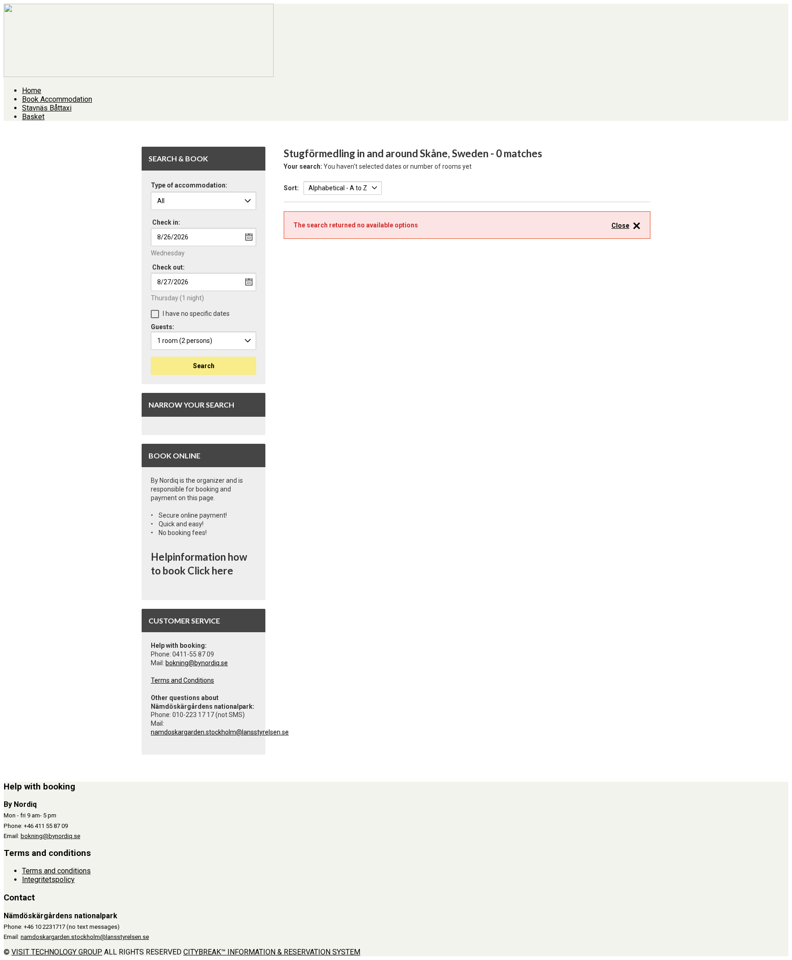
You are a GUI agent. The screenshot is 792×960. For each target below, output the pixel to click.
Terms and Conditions (182, 680)
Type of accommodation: (189, 185)
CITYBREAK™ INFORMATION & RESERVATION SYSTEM (271, 952)
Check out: (168, 267)
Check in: (166, 222)
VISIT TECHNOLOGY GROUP (56, 952)
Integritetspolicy (48, 879)
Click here (210, 570)
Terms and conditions (56, 870)
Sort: (291, 188)
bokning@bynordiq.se (196, 663)
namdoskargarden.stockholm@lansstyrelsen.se (220, 732)
